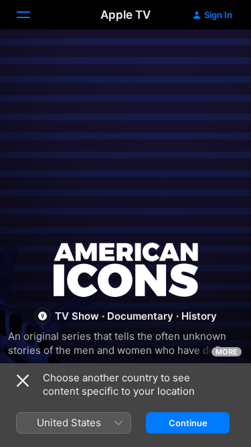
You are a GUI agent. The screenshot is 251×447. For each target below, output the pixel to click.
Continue (188, 423)
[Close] (23, 381)
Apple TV (125, 14)
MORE (227, 352)
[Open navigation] (31, 14)
